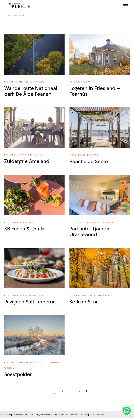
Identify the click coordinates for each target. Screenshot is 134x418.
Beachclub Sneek (89, 161)
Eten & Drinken (78, 155)
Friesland (10, 82)
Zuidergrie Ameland (26, 161)
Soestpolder (18, 374)
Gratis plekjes (24, 82)
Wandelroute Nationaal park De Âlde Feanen (30, 91)
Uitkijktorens (51, 362)
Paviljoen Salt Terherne (30, 302)
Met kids (38, 362)
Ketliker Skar (83, 302)
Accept (92, 414)
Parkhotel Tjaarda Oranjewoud (89, 232)
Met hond (21, 155)
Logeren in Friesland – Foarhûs (94, 91)
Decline (100, 414)
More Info (83, 414)
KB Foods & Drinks (25, 229)
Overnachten (88, 82)
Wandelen (38, 82)
